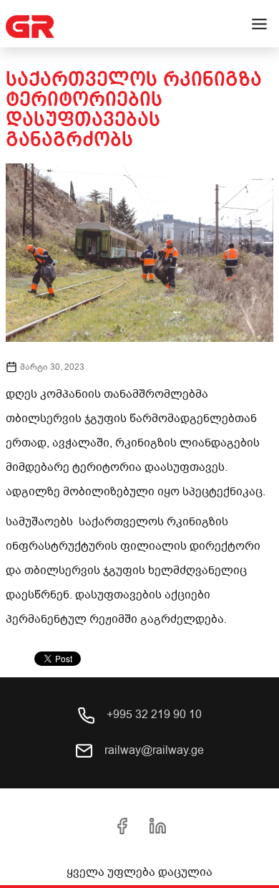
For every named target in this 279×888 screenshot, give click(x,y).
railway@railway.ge (153, 750)
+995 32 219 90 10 (153, 714)
